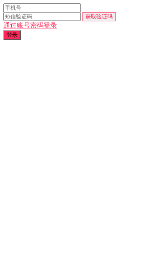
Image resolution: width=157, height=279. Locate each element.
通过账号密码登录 (30, 25)
